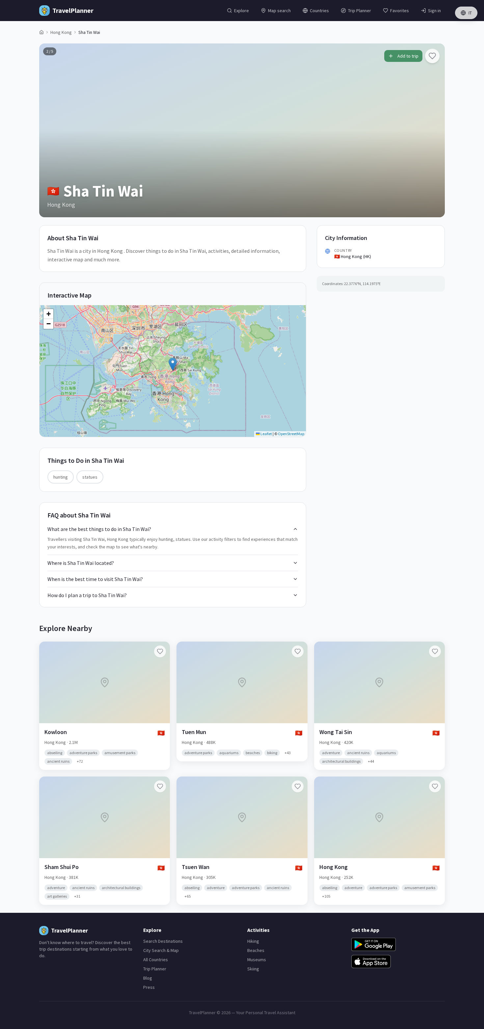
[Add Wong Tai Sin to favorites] (435, 651)
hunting (60, 477)
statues (89, 477)
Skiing (253, 969)
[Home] (41, 32)
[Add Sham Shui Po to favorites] (160, 786)
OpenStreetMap (291, 433)
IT (470, 13)
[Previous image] (49, 130)
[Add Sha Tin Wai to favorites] (432, 56)
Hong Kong (61, 32)
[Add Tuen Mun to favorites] (298, 651)
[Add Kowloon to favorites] (160, 651)
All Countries (155, 960)
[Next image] (434, 130)
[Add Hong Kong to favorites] (435, 786)
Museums (256, 960)
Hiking (253, 941)
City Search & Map (161, 950)
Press (149, 987)
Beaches (255, 950)
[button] (173, 364)
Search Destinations (163, 941)
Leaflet (266, 433)
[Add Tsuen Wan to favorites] (298, 786)
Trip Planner (154, 969)
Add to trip (407, 56)
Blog (147, 978)
